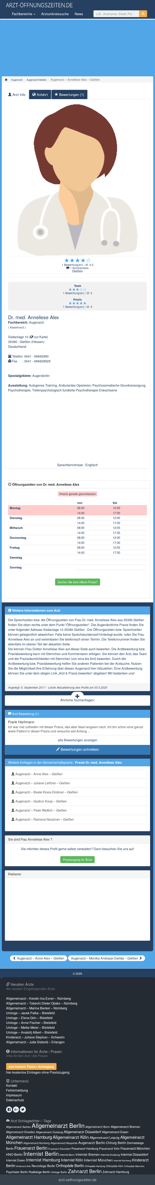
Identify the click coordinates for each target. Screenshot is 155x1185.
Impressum (14, 1095)
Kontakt (11, 1085)
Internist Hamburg (43, 1160)
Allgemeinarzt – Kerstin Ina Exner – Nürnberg (38, 998)
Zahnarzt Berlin (85, 1171)
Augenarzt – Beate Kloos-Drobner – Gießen (46, 792)
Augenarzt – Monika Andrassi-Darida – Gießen (105, 958)
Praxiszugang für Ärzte (77, 860)
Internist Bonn (67, 1155)
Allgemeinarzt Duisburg (49, 1132)
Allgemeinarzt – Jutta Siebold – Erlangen (35, 1042)
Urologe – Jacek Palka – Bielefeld (30, 1013)
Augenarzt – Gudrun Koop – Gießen (41, 801)
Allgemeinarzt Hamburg (29, 1137)
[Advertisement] (77, 48)
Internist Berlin (41, 1153)
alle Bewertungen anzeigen (77, 740)
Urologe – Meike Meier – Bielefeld (30, 1027)
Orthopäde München (134, 1166)
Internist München (98, 1159)
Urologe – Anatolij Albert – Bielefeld (31, 1032)
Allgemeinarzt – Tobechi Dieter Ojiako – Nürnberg (41, 1003)
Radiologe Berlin (39, 1172)
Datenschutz (15, 1100)
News (79, 13)
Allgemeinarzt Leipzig (104, 1137)
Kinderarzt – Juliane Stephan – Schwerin (35, 1037)
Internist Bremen (87, 1154)
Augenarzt (17, 79)
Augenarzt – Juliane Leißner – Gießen (42, 783)
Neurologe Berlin (43, 1165)
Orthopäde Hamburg (95, 1166)
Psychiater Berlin (17, 1172)
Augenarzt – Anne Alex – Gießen (39, 774)
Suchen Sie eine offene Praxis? (77, 582)
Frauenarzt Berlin (30, 1148)
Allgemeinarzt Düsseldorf (82, 1131)
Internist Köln (72, 1159)
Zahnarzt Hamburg (116, 1171)
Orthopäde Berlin (70, 1165)
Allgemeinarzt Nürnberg (36, 1143)
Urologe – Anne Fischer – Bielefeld (31, 1022)
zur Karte (40, 337)
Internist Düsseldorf (134, 1154)
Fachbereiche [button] (22, 13)
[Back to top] (145, 1178)
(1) (71, 94)
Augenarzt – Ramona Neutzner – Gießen (44, 819)
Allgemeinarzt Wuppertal (64, 1143)
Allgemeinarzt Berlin (58, 1125)
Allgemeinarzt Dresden (20, 1132)
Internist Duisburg (110, 1154)
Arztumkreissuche (55, 13)
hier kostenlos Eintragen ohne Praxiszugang (37, 1072)
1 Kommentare (79, 268)
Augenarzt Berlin (91, 1142)
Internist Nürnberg (122, 1160)
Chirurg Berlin (116, 1142)
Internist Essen (15, 1160)
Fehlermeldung (17, 1090)
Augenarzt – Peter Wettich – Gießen (41, 810)
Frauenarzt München (135, 1148)
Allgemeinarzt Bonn (97, 1127)
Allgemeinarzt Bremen (125, 1126)
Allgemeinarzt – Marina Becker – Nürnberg (36, 1008)
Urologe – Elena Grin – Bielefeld (29, 1017)
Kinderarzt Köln (23, 1166)
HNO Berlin (14, 1154)
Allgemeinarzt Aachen (18, 1127)
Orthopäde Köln (114, 1166)
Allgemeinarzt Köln (71, 1137)
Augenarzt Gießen (37, 79)
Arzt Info (18, 94)
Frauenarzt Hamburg (84, 1148)
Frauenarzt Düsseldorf (59, 1148)
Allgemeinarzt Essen (115, 1132)
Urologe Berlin (59, 1172)
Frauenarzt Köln (109, 1148)
